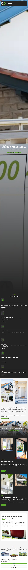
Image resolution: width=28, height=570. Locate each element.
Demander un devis (11, 152)
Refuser (14, 565)
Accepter (14, 563)
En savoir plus (3, 308)
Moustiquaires (14, 518)
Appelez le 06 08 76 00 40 (5, 418)
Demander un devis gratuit (14, 430)
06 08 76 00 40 (18, 152)
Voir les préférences (14, 567)
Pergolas (19, 518)
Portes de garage (8, 518)
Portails (3, 518)
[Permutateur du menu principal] (26, 3)
